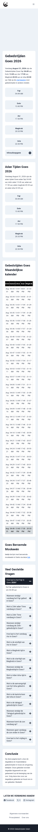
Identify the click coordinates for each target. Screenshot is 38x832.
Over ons (25, 817)
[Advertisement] (19, 28)
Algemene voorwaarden (19, 813)
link (28, 557)
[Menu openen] (33, 4)
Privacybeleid (14, 817)
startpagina (21, 80)
